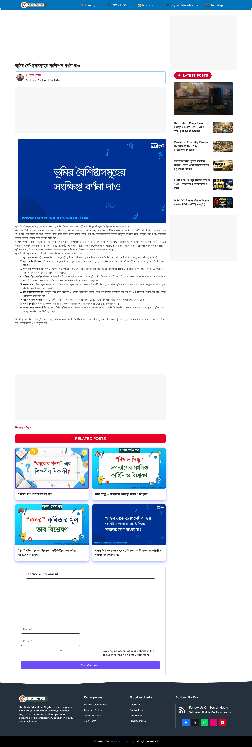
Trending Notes (93, 710)
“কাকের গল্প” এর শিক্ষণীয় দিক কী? (35, 494)
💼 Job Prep (214, 5)
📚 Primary (87, 5)
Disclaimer (136, 715)
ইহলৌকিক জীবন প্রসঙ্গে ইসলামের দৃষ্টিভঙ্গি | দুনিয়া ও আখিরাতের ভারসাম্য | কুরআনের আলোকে (191, 165)
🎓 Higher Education (180, 5)
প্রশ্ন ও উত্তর (35, 74)
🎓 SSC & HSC (116, 5)
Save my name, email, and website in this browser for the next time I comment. (128, 652)
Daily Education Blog (122, 741)
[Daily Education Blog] (34, 5)
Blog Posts (90, 720)
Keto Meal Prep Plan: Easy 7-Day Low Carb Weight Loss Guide (189, 127)
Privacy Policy (138, 720)
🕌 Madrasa (146, 5)
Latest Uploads (92, 715)
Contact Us (136, 710)
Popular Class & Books (97, 704)
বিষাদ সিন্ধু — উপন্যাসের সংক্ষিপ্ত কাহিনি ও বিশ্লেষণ (121, 494)
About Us (135, 704)
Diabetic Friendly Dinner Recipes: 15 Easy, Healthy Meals (191, 146)
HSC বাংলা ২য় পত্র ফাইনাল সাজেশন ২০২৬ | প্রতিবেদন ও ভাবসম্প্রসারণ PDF (192, 183)
